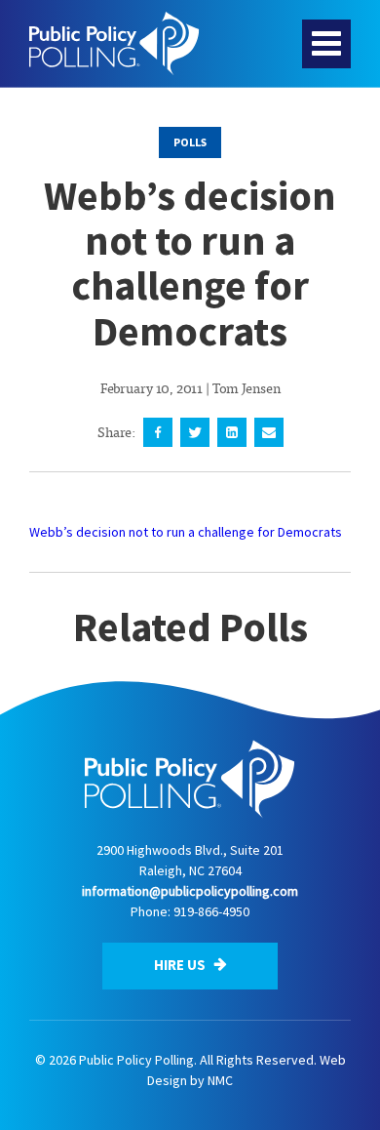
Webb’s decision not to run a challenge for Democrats (185, 532)
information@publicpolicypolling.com (190, 891)
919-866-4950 (211, 911)
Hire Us (181, 964)
